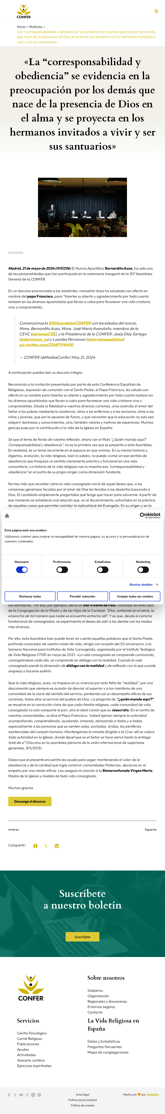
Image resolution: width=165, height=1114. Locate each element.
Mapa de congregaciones (108, 1052)
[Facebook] (9, 1095)
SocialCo (153, 1094)
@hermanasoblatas (105, 339)
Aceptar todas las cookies (135, 596)
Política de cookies (82, 1105)
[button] (35, 846)
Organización (98, 996)
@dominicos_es (34, 339)
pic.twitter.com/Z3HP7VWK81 (46, 344)
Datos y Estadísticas (104, 1041)
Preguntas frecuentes (105, 1046)
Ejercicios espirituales (34, 1065)
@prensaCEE (43, 333)
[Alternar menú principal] (156, 11)
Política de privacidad (82, 1100)
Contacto (95, 1012)
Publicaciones (28, 1044)
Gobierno (95, 990)
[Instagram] (27, 1095)
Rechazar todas (30, 596)
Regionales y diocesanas (107, 1001)
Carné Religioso (29, 1038)
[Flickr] (39, 1095)
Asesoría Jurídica (31, 1060)
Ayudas (23, 1049)
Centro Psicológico (32, 1033)
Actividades (26, 1054)
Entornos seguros (101, 1006)
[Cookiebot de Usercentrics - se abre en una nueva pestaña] (142, 515)
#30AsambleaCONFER (69, 322)
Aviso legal (82, 1094)
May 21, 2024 (83, 357)
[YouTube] (21, 1095)
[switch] (62, 569)
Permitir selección (82, 596)
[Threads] (33, 1095)
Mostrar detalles (141, 584)
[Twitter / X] (15, 1095)
